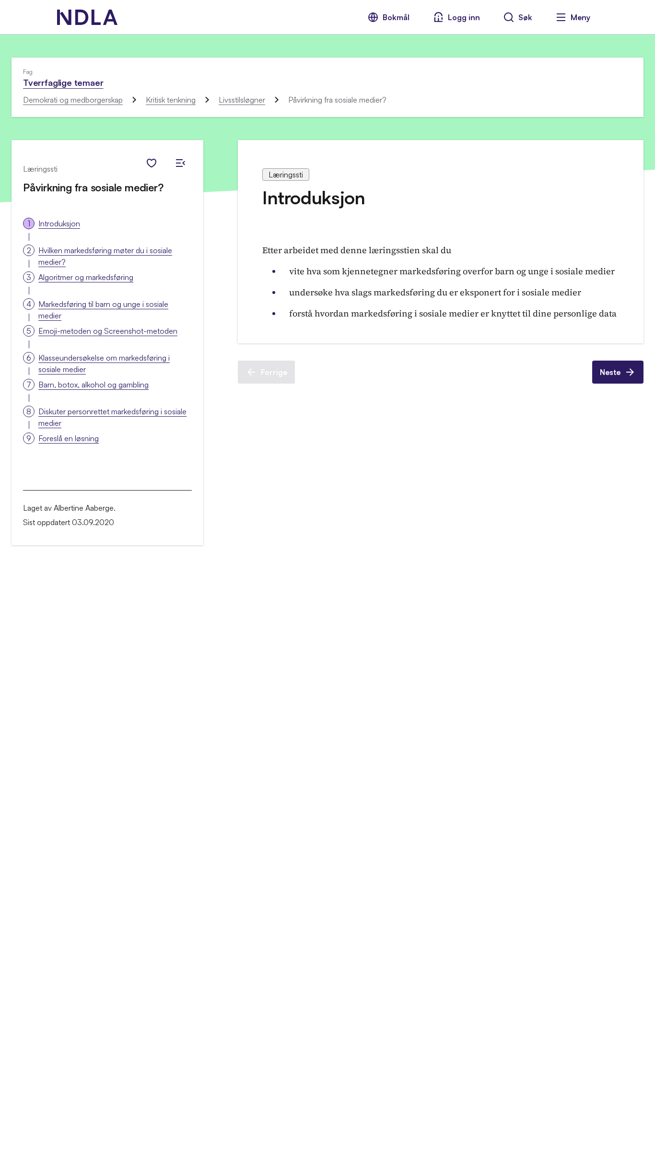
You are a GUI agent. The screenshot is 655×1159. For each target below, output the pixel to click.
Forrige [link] (274, 372)
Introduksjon (59, 223)
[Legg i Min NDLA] (151, 163)
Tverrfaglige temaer (63, 82)
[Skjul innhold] (180, 163)
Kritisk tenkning (171, 100)
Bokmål (396, 17)
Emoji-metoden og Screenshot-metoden (107, 331)
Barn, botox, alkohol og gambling (93, 384)
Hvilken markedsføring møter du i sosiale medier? (105, 256)
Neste (610, 372)
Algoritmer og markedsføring (85, 277)
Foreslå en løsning (68, 438)
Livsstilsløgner (242, 100)
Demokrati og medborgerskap (73, 100)
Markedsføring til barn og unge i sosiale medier (103, 309)
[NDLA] (87, 17)
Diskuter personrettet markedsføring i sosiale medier (112, 417)
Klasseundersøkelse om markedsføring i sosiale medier (104, 363)
